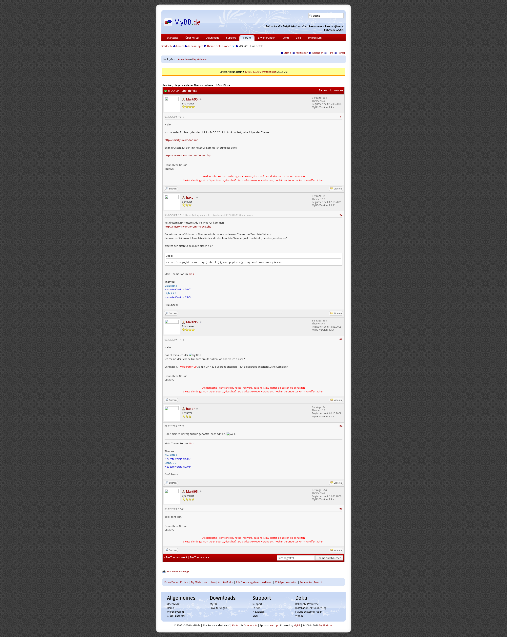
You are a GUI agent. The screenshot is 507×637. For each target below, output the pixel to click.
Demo (170, 608)
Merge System (175, 611)
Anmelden (183, 59)
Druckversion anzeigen (178, 571)
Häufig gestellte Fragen (308, 611)
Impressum (315, 37)
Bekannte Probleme (307, 604)
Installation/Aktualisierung (310, 608)
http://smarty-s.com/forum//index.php (188, 155)
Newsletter (259, 611)
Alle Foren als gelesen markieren (254, 582)
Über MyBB (192, 37)
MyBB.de (196, 582)
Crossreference (176, 615)
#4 (340, 426)
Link (191, 274)
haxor (248, 215)
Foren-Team (171, 582)
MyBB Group (326, 625)
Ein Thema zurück (176, 557)
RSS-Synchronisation (286, 582)
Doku (285, 37)
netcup (274, 625)
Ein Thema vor (198, 557)
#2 (340, 214)
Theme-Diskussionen (219, 46)
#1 (340, 116)
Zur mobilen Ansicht (311, 582)
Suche (287, 53)
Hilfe (330, 53)
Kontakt (184, 582)
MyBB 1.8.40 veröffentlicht (260, 72)
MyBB (213, 604)
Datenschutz (250, 625)
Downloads (212, 37)
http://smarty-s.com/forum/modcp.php (188, 226)
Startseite (172, 37)
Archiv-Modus (225, 582)
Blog (298, 37)
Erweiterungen (266, 37)
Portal (341, 53)
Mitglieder (302, 53)
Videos (299, 615)
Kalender (317, 53)
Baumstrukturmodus (331, 90)
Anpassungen (195, 46)
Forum (247, 37)
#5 (340, 509)
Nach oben (209, 582)
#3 (340, 339)
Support (231, 37)
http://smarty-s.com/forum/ (181, 140)
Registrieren (199, 59)
